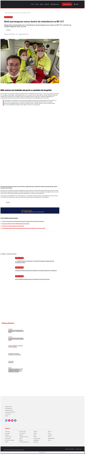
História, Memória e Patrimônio (15, 345)
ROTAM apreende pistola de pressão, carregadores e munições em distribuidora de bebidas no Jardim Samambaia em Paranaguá (15, 370)
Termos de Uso (78, 449)
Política (10, 329)
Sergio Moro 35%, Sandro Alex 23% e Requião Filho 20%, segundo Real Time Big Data (16, 331)
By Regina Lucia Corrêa (13, 353)
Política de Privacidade (69, 449)
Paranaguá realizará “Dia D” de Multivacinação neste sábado (15, 223)
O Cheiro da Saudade (12, 346)
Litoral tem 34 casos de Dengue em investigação (13, 226)
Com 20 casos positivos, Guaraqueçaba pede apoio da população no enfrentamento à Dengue (23, 221)
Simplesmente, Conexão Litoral (14, 354)
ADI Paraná (10, 361)
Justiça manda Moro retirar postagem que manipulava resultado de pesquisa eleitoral (16, 339)
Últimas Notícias (67, 4)
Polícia (10, 367)
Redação (8, 29)
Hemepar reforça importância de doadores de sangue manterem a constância (36, 270)
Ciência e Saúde (8, 17)
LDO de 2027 (10, 362)
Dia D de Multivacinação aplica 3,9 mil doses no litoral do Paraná (32, 279)
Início (6, 12)
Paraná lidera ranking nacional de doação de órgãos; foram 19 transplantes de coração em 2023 (23, 228)
